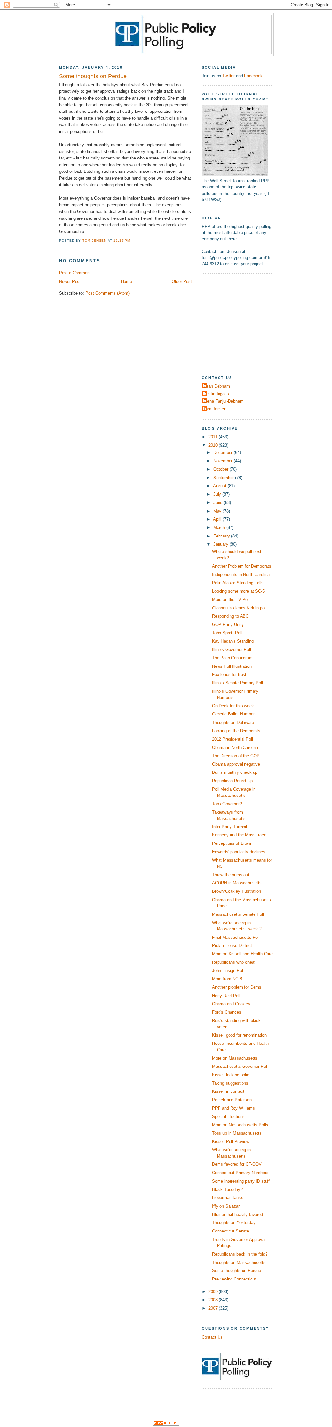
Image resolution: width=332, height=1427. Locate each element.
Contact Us (212, 1337)
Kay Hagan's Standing (233, 641)
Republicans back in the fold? (239, 1254)
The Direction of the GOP (236, 755)
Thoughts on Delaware (233, 722)
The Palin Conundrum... (234, 657)
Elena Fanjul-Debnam (223, 401)
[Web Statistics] (166, 1424)
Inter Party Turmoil (229, 826)
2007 (213, 1308)
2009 (213, 1291)
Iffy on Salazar (226, 1206)
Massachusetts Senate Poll (238, 914)
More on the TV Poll (231, 599)
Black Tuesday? (227, 1189)
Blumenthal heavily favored (237, 1214)
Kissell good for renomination (239, 1035)
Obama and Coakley (231, 1003)
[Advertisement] (242, 320)
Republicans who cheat (233, 962)
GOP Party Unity (228, 624)
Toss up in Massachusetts (237, 1133)
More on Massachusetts (234, 1058)
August (220, 485)
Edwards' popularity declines (238, 851)
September (224, 477)
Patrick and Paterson (232, 1099)
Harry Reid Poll (226, 995)
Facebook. (254, 75)
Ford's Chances (226, 1012)
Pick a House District (232, 945)
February (222, 536)
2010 (213, 445)
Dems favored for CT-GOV (237, 1164)
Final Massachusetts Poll (236, 937)
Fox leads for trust (229, 674)
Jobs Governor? (227, 803)
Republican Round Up (232, 780)
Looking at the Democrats (236, 730)
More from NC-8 (227, 978)
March (219, 527)
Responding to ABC (230, 616)
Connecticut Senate (230, 1231)
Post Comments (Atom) (107, 293)
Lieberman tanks (227, 1197)
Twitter (228, 75)
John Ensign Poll (228, 970)
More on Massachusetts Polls (240, 1124)
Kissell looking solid (230, 1074)
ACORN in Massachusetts (237, 882)
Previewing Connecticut (234, 1279)
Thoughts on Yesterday (233, 1222)
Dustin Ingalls (216, 393)
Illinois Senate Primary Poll (237, 682)
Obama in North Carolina (235, 747)
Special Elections (228, 1116)
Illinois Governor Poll (231, 649)
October (221, 469)
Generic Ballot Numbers (234, 714)
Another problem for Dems (236, 987)
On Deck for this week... (235, 705)
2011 (213, 436)
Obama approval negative (236, 764)
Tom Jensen (214, 409)
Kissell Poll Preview (230, 1141)
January (221, 544)
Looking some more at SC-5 (238, 591)
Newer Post (70, 281)
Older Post (182, 281)
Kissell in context (228, 1091)
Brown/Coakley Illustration (236, 891)
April (218, 519)
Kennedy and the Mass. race (239, 834)
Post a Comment (75, 272)
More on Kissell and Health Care (242, 953)
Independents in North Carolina (241, 574)
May (218, 511)
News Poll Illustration (232, 666)
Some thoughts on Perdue (236, 1270)
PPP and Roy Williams (233, 1108)
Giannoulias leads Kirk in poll (239, 608)
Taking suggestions (230, 1083)
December (223, 452)
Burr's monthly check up (234, 772)
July (217, 494)
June (218, 502)
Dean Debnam (216, 386)
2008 (213, 1299)
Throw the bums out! (231, 874)
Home (126, 281)
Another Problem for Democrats (241, 566)
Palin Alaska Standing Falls (238, 582)
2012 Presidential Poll (232, 739)
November (223, 460)
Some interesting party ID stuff (241, 1181)
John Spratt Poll (227, 633)
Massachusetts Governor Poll (240, 1066)
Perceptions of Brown (232, 843)
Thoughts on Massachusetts (239, 1262)
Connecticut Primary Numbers (240, 1172)
